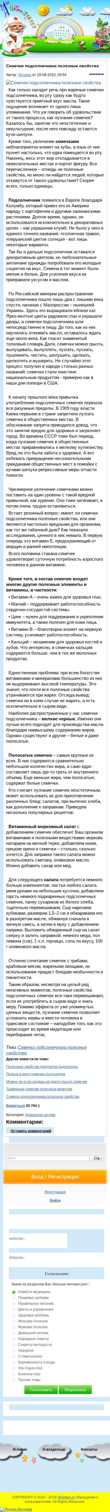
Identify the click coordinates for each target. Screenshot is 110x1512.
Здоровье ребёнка (33, 1315)
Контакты (89, 1449)
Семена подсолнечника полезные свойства (42, 1097)
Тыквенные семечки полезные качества (39, 1089)
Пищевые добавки (33, 1298)
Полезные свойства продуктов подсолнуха (42, 1067)
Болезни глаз (29, 1374)
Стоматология (30, 1356)
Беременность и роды (36, 1362)
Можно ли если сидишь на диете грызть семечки (46, 1082)
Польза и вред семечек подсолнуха (35, 1074)
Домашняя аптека (40, 1115)
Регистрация (55, 1192)
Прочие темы (29, 1380)
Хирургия (26, 1351)
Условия (20, 1449)
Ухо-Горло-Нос (30, 1368)
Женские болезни (33, 1321)
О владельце (54, 1449)
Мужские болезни (33, 1327)
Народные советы (33, 1339)
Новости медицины (34, 1292)
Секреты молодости (35, 1345)
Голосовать (41, 1389)
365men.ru (66, 1497)
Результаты (75, 1389)
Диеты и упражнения (35, 1309)
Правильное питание (36, 1304)
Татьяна (24, 75)
